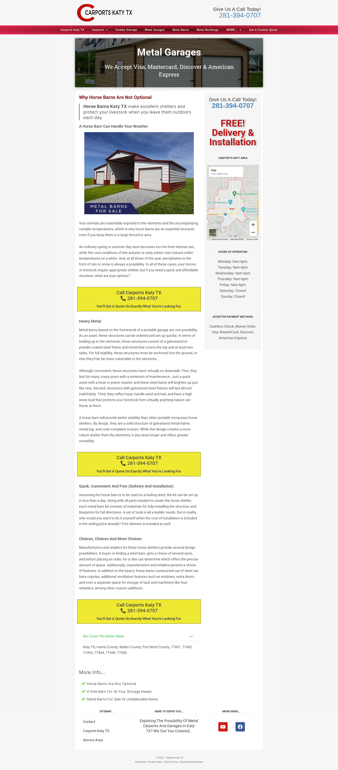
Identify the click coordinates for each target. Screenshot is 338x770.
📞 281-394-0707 (139, 298)
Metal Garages (155, 29)
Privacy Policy (155, 762)
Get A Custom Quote (263, 29)
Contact (89, 722)
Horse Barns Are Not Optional (111, 684)
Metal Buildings (208, 29)
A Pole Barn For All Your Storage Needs (119, 691)
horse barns (145, 229)
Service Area (93, 740)
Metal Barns (181, 29)
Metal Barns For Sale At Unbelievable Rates (122, 699)
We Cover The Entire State (103, 636)
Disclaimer (140, 762)
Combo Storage (126, 29)
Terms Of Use (171, 762)
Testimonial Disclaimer (191, 762)
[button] (139, 636)
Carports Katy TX (72, 29)
